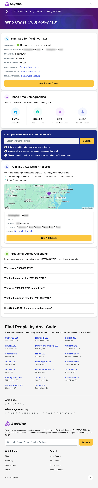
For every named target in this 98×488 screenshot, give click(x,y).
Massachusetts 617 (44, 370)
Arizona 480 (71, 370)
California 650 (72, 362)
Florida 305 (70, 338)
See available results (29, 67)
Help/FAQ (9, 461)
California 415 (72, 346)
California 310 (11, 338)
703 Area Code (20, 11)
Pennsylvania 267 (13, 377)
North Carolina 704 (14, 385)
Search (87, 141)
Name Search (55, 456)
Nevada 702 (10, 346)
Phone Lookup (56, 465)
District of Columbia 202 (46, 346)
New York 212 (41, 338)
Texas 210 (40, 377)
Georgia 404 (11, 354)
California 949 (72, 354)
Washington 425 (43, 362)
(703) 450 (37, 11)
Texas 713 (10, 362)
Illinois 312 (40, 354)
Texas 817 (40, 385)
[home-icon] (6, 11)
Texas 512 (10, 370)
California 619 (72, 377)
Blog (7, 456)
